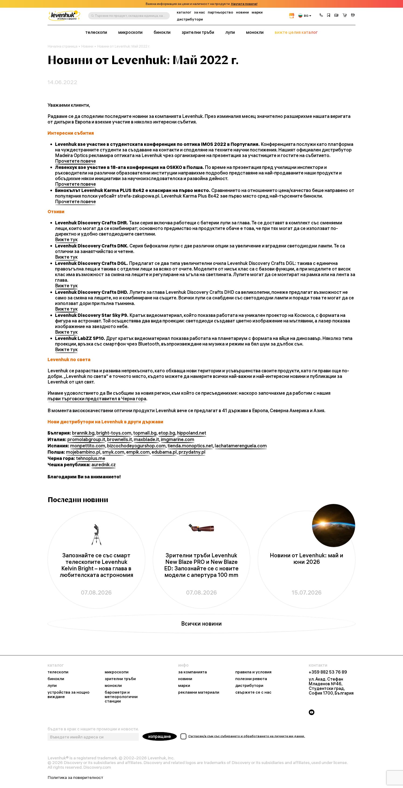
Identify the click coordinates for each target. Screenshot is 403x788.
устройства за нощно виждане (69, 694)
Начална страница (62, 46)
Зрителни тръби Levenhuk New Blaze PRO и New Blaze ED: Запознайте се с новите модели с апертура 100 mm (201, 565)
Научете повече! (244, 4)
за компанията (192, 672)
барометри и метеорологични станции (121, 696)
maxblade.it (146, 439)
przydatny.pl (192, 452)
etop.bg (166, 433)
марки (257, 12)
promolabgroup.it (86, 439)
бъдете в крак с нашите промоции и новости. (93, 729)
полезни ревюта (251, 679)
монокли (255, 32)
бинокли (162, 32)
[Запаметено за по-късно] (329, 15)
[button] (321, 15)
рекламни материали (198, 692)
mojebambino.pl (83, 452)
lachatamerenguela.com (241, 446)
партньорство (220, 12)
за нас (199, 12)
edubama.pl (164, 452)
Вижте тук (66, 239)
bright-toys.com (113, 433)
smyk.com (113, 452)
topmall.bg (144, 433)
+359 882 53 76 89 (328, 672)
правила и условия (253, 672)
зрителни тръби (198, 32)
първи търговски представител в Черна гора (97, 398)
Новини (87, 46)
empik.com (138, 452)
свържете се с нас (253, 692)
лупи (230, 32)
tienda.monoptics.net (190, 446)
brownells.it (119, 439)
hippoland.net (191, 433)
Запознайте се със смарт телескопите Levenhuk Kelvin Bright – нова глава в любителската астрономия (96, 565)
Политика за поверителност (75, 777)
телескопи (96, 32)
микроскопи (130, 32)
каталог (184, 12)
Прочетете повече (75, 161)
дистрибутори (190, 19)
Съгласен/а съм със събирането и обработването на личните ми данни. (246, 736)
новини (242, 12)
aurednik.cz (103, 464)
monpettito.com (87, 446)
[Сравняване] (336, 15)
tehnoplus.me (90, 458)
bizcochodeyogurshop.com (136, 446)
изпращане (159, 736)
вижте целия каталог (296, 32)
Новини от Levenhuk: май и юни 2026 (306, 558)
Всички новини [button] (201, 623)
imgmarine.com (177, 439)
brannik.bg (83, 433)
